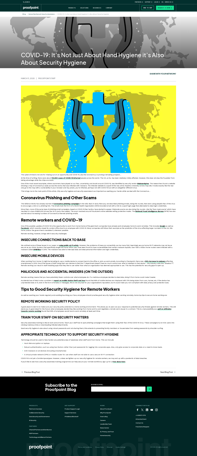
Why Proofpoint (105, 413)
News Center (104, 428)
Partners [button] (138, 2)
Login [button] (156, 2)
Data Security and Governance (39, 416)
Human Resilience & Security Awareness (42, 14)
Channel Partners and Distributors (40, 430)
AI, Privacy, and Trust (107, 431)
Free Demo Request (142, 427)
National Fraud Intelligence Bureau (149, 211)
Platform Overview (35, 409)
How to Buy (104, 416)
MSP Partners (33, 433)
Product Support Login (72, 409)
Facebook (25, 228)
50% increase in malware (155, 261)
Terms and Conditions (85, 447)
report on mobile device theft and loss (69, 280)
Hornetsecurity (105, 435)
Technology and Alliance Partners (40, 437)
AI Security (32, 420)
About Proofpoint (106, 409)
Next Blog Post (166, 372)
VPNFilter (37, 250)
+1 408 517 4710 (141, 415)
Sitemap (109, 447)
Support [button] (148, 2)
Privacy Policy (99, 447)
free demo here (119, 362)
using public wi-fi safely (68, 245)
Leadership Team (106, 424)
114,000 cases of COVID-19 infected (66, 178)
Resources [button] (97, 8)
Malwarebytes (143, 184)
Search (27, 2)
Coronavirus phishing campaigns (66, 204)
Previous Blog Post (32, 372)
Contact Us (139, 423)
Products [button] (72, 8)
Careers (103, 420)
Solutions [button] (84, 8)
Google (162, 226)
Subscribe (149, 389)
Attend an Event (141, 419)
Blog (24, 14)
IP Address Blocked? (71, 416)
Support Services (70, 413)
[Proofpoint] (32, 8)
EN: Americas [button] (166, 2)
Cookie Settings (120, 447)
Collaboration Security (36, 413)
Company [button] (109, 8)
